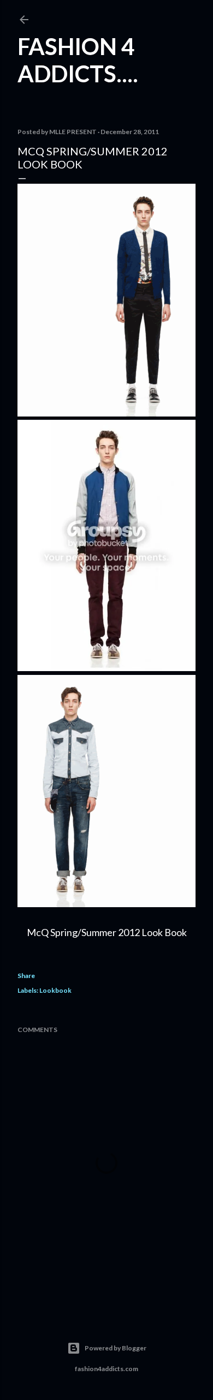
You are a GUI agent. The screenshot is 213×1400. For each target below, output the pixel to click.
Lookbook (55, 990)
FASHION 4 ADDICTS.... (77, 60)
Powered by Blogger (115, 1348)
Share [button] (26, 975)
